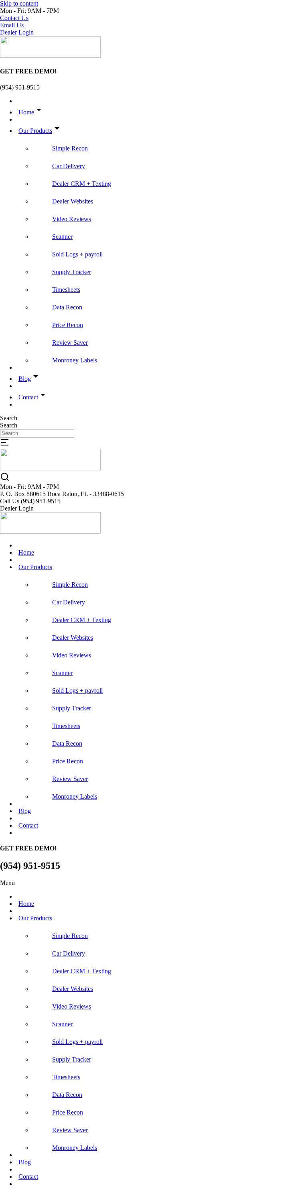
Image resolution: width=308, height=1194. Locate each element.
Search (8, 418)
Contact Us (14, 17)
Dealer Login (17, 32)
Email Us (12, 25)
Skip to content (19, 3)
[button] (154, 883)
